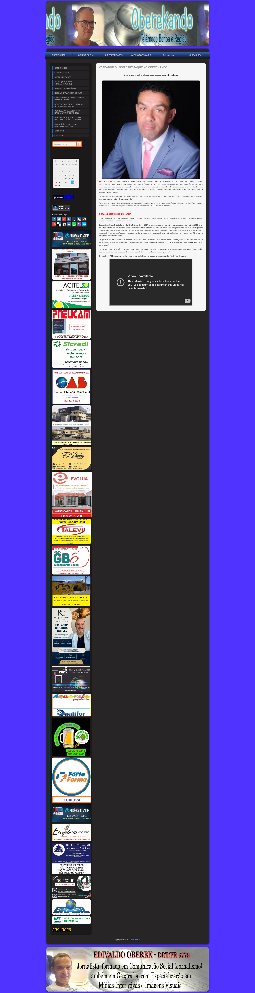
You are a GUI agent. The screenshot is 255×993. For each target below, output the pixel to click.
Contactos (58, 135)
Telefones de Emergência (168, 55)
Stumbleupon (54, 224)
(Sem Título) (59, 131)
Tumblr (74, 219)
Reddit (84, 219)
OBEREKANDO (59, 55)
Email (84, 224)
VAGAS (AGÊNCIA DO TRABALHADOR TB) (141, 55)
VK (69, 224)
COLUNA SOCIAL (86, 55)
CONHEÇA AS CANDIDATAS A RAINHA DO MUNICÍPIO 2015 (67, 112)
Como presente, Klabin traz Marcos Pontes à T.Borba (69, 99)
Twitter (59, 219)
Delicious (59, 224)
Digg (79, 219)
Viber (79, 224)
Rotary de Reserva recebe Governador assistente (65, 125)
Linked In (69, 219)
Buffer (64, 224)
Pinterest (64, 219)
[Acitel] (71, 308)
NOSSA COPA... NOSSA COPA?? (195, 55)
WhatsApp (74, 224)
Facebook (54, 219)
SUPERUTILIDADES (113, 55)
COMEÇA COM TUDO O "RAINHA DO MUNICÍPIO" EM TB (68, 105)
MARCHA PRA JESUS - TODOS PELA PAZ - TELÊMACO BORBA (67, 119)
